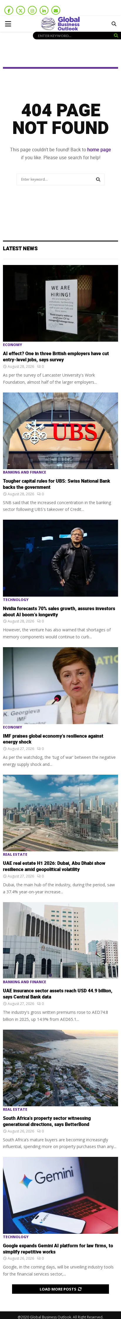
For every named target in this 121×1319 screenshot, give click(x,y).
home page (99, 149)
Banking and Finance (24, 472)
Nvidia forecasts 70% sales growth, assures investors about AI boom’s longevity (59, 611)
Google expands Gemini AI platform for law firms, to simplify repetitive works (58, 1249)
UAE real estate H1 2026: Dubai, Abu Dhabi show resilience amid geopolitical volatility (54, 866)
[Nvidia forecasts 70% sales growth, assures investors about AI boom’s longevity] (60, 558)
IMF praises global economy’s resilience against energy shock (53, 739)
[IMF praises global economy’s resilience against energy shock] (60, 685)
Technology (15, 600)
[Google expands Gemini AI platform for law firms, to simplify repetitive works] (60, 1195)
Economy (12, 345)
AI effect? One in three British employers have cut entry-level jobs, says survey (56, 356)
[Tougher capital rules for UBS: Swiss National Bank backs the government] (60, 430)
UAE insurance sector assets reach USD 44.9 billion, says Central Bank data (57, 994)
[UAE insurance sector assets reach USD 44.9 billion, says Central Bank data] (60, 940)
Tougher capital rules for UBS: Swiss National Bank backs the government (56, 484)
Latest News (20, 249)
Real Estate (15, 854)
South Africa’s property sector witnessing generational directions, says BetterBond (47, 1121)
